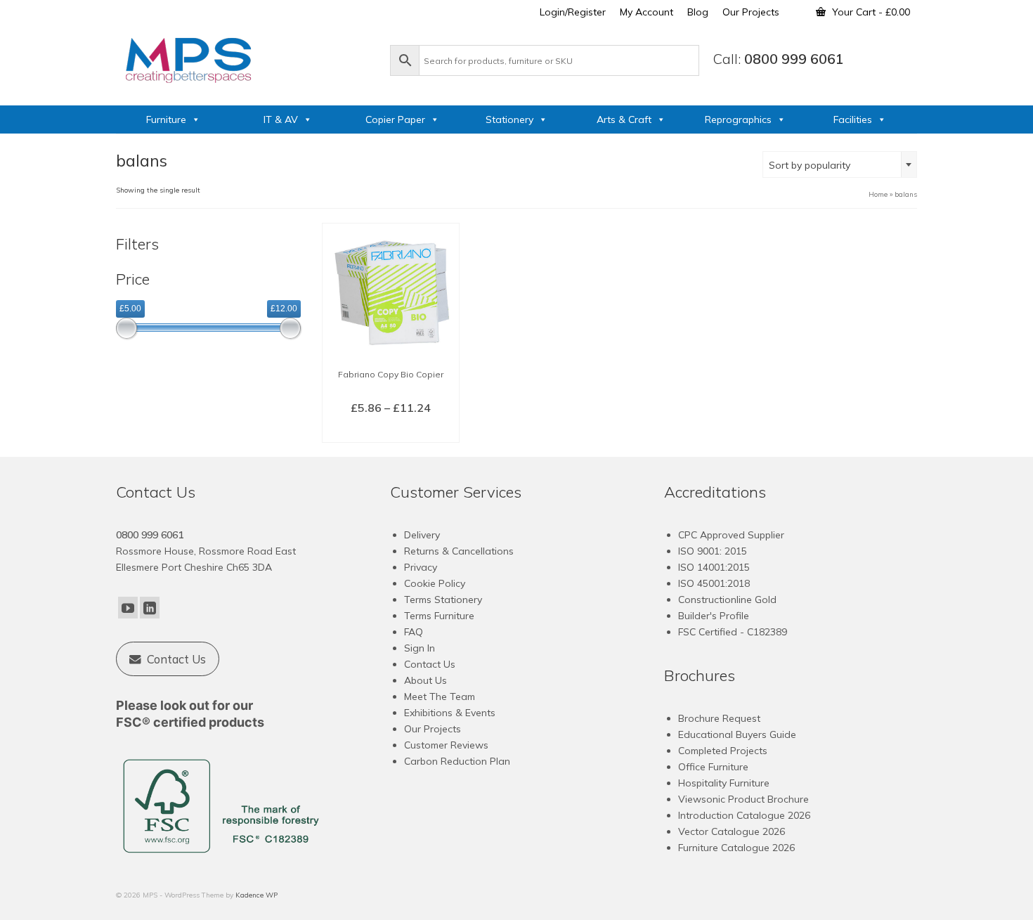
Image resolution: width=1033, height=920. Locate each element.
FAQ (413, 632)
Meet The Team (439, 696)
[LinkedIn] (150, 608)
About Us (425, 680)
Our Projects (432, 729)
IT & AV (281, 119)
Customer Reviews (446, 745)
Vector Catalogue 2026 (731, 831)
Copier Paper (395, 119)
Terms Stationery (443, 599)
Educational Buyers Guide (737, 734)
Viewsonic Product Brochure (743, 799)
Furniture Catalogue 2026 (736, 847)
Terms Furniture (439, 615)
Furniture (166, 119)
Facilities (852, 119)
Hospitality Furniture (723, 783)
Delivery (422, 535)
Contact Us (429, 664)
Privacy (420, 567)
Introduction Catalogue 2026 (744, 815)
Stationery (509, 119)
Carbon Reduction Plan (457, 761)
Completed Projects (722, 750)
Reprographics (738, 119)
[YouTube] (128, 608)
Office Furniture (713, 766)
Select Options (390, 431)
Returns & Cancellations (459, 551)
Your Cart (869, 12)
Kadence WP (256, 895)
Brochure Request (719, 718)
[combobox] (839, 164)
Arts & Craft (624, 119)
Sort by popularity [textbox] (809, 165)
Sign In (419, 648)
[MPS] (246, 57)
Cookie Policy (434, 583)
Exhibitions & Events (449, 712)
